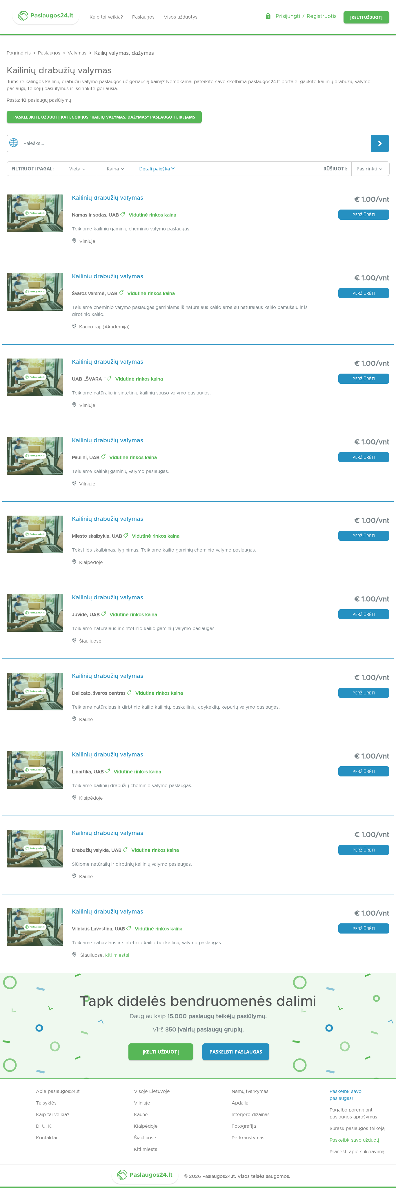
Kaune (141, 1114)
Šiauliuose (145, 1138)
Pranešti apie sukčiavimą (357, 1151)
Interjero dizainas (251, 1114)
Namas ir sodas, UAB (96, 215)
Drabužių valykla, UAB (97, 850)
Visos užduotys (180, 17)
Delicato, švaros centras (99, 693)
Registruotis (322, 16)
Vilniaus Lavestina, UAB (99, 929)
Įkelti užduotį (366, 17)
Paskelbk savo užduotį (354, 1140)
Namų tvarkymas (250, 1091)
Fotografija (244, 1126)
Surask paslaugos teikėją (357, 1128)
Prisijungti (288, 16)
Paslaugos (143, 17)
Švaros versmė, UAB (95, 293)
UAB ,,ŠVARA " (89, 379)
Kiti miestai (117, 955)
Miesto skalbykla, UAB (97, 536)
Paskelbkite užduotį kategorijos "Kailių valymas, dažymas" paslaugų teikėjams (104, 117)
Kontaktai (46, 1138)
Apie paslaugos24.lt (58, 1091)
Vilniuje (142, 1103)
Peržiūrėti (364, 214)
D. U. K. (44, 1126)
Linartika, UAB (88, 771)
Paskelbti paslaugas (236, 1052)
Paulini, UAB (86, 457)
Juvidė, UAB (86, 614)
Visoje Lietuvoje (152, 1091)
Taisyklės (46, 1103)
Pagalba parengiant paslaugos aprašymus (353, 1113)
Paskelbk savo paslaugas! (346, 1095)
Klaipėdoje (146, 1126)
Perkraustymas (248, 1138)
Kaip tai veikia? (106, 17)
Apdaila (240, 1103)
